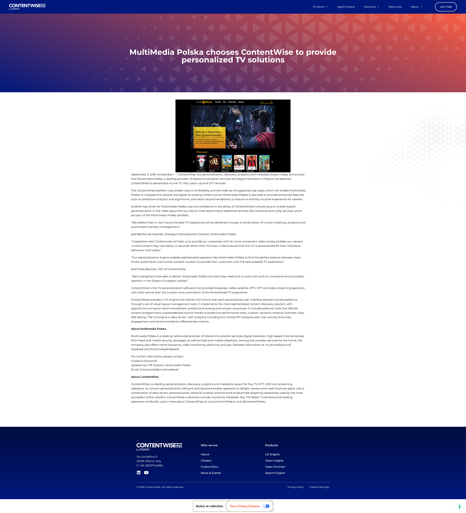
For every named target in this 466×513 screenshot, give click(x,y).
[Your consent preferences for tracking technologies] (459, 506)
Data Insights (274, 460)
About (415, 6)
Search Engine (275, 473)
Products (319, 6)
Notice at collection (209, 506)
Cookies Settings (319, 487)
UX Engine (272, 454)
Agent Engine (346, 6)
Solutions (370, 6)
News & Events (211, 473)
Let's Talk (446, 6)
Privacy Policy (298, 487)
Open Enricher (275, 466)
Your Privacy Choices (245, 506)
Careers (206, 460)
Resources (395, 6)
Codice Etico (209, 466)
